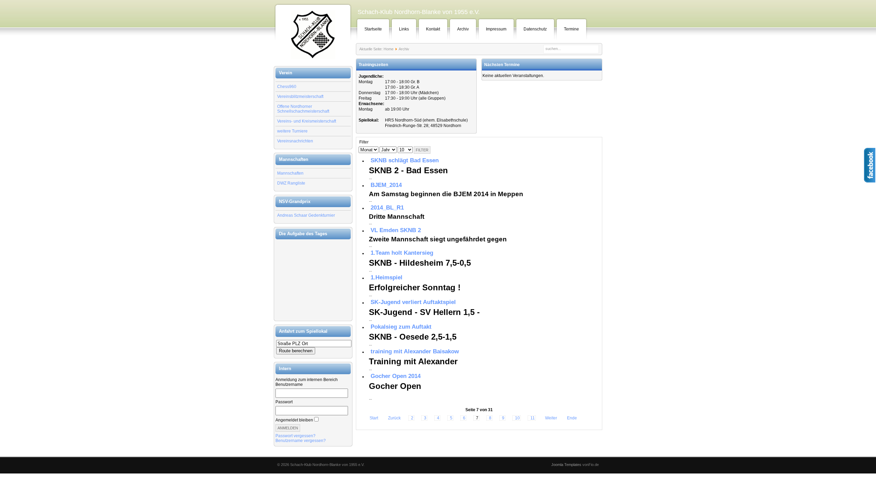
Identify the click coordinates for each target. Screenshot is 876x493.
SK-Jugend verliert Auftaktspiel (413, 302)
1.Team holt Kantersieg (402, 253)
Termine (571, 29)
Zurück (394, 418)
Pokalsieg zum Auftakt (401, 327)
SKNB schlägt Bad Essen (405, 160)
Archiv (463, 29)
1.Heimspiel (386, 277)
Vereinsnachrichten (295, 141)
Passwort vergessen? (295, 435)
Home (389, 49)
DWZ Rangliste (291, 183)
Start (374, 418)
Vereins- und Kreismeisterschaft (306, 121)
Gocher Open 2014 (396, 376)
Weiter (551, 418)
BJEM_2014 (386, 185)
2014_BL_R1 (387, 207)
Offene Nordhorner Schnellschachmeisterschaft (303, 109)
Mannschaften (290, 173)
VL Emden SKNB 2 (396, 230)
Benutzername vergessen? (300, 440)
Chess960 (286, 86)
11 (532, 418)
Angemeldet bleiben (294, 420)
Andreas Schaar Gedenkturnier (306, 215)
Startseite (373, 29)
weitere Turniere (292, 131)
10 (517, 418)
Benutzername (289, 384)
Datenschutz (535, 29)
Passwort (284, 402)
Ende (572, 418)
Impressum (496, 29)
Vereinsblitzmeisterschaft (300, 96)
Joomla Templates (566, 465)
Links (404, 29)
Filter (422, 150)
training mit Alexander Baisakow (415, 351)
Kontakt (433, 29)
